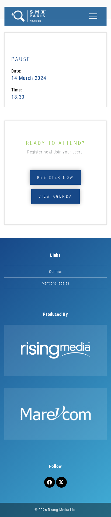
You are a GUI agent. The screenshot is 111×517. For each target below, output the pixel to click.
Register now (55, 177)
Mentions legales (55, 283)
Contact (55, 271)
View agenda (55, 196)
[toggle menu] (93, 16)
